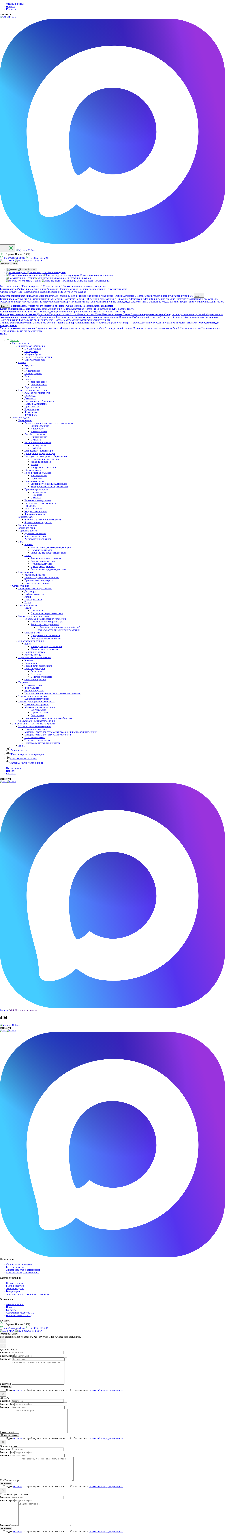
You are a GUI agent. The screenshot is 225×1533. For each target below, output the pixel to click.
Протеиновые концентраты (38, 580)
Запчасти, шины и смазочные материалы (33, 723)
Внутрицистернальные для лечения (49, 486)
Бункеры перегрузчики (36, 699)
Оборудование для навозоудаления (36, 721)
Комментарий (7, 1432)
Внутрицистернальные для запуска (49, 483)
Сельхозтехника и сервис (23, 758)
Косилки (29, 660)
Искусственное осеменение (45, 459)
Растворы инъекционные (37, 500)
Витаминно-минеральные (37, 442)
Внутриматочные (40, 426)
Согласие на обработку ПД (20, 1312)
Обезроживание (32, 470)
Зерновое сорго (39, 381)
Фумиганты (30, 412)
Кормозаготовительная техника (34, 657)
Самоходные (37, 715)
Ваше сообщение (9, 1525)
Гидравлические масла (36, 729)
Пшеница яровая (33, 373)
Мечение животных (41, 461)
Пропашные (37, 610)
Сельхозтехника (20, 585)
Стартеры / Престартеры (37, 583)
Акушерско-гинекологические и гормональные (49, 423)
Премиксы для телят (41, 563)
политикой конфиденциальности (106, 1390)
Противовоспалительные (37, 472)
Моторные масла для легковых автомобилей (47, 734)
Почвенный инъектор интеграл (47, 621)
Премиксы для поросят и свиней (41, 577)
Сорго (27, 379)
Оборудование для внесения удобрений (45, 619)
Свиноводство (26, 572)
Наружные (36, 478)
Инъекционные (39, 431)
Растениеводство (21, 343)
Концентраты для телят (43, 561)
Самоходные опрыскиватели (46, 638)
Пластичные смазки (34, 737)
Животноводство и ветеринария (27, 754)
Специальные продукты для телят (48, 569)
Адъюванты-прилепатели (37, 392)
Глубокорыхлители (34, 594)
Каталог (14, 340)
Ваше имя (5, 1352)
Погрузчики (24, 682)
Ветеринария (25, 420)
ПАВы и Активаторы (35, 404)
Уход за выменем (33, 508)
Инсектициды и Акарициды (39, 401)
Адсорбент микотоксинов (37, 539)
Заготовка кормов (27, 525)
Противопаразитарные (36, 489)
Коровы (28, 544)
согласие (17, 1390)
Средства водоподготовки (38, 357)
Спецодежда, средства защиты (40, 503)
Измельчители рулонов (36, 704)
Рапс (26, 376)
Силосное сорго (39, 384)
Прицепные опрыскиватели (45, 635)
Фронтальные (31, 687)
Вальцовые (36, 671)
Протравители (31, 406)
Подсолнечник (32, 370)
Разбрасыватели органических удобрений (58, 630)
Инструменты (38, 428)
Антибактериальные (35, 434)
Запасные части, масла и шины (26, 763)
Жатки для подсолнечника (44, 649)
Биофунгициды (32, 348)
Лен (26, 368)
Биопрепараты (26, 517)
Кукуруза (29, 365)
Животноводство (21, 417)
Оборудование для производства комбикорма (48, 718)
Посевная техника (27, 605)
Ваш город (5, 1359)
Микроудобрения (33, 354)
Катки (27, 596)
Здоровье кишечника (35, 533)
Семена (22, 362)
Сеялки (28, 608)
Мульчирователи (33, 599)
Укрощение (30, 506)
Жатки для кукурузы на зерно (46, 646)
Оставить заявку (9, 264)
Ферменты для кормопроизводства (42, 519)
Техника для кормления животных (36, 701)
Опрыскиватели (32, 632)
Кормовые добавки (28, 530)
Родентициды (31, 409)
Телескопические (33, 685)
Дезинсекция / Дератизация (38, 450)
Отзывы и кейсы (15, 3)
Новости (10, 6)
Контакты (11, 9)
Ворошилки (30, 663)
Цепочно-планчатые (41, 676)
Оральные (36, 439)
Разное (34, 464)
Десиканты (30, 398)
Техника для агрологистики (32, 696)
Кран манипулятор (34, 690)
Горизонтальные (39, 712)
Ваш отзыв (5, 1383)
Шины (21, 745)
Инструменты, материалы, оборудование (45, 456)
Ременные (36, 674)
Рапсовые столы (32, 654)
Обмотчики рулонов (35, 679)
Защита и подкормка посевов (33, 616)
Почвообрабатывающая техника (35, 588)
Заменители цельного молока (46, 558)
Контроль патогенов (35, 536)
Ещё (197, 296)
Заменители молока (34, 574)
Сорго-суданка (32, 387)
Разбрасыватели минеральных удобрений (58, 627)
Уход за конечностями (35, 511)
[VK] (3, 17)
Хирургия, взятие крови (43, 467)
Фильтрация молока (34, 514)
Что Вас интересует (10, 1480)
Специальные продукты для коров (49, 552)
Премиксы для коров (41, 550)
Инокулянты (31, 351)
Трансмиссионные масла (37, 740)
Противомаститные (34, 481)
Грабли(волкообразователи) (38, 665)
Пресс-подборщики (34, 668)
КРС (20, 541)
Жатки (27, 643)
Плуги (27, 602)
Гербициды (30, 395)
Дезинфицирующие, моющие (39, 453)
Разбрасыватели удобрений (45, 624)
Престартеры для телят (42, 566)
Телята (27, 555)
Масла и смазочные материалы (34, 726)
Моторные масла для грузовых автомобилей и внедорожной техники (60, 732)
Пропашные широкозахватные (47, 613)
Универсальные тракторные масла (42, 743)
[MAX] (112, 243)
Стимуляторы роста (34, 359)
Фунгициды (30, 415)
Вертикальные (38, 710)
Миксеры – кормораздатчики (39, 707)
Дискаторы (30, 591)
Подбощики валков (34, 652)
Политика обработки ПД (19, 1315)
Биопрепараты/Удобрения (31, 346)
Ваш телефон (7, 1355)
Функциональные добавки (38, 522)
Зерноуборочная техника (31, 641)
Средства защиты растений (32, 390)
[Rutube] (11, 17)
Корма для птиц (26, 528)
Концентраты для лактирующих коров (51, 547)
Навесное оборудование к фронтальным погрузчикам (52, 693)
